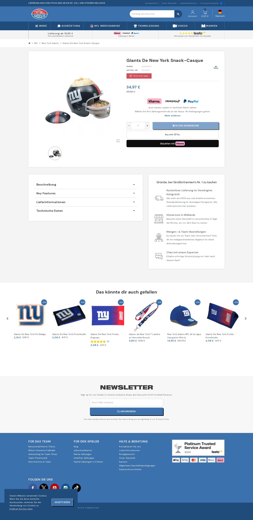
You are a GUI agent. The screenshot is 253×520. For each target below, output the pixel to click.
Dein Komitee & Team (39, 461)
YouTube (54, 488)
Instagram (65, 488)
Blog (76, 446)
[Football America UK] (39, 13)
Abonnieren (128, 411)
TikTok (76, 488)
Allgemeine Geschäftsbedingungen (137, 465)
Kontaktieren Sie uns (130, 446)
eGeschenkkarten (188, 3)
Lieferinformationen (129, 450)
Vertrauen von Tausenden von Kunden (192, 36)
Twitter (43, 488)
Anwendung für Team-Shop (42, 454)
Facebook (32, 488)
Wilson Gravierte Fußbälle (41, 450)
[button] (100, 341)
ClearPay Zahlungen (84, 458)
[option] (31, 319)
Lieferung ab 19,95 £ (60, 33)
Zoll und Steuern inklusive (60, 36)
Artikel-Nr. (132, 70)
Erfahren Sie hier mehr (21, 509)
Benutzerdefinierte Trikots (41, 446)
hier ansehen (189, 206)
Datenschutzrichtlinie (130, 469)
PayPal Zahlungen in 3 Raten (88, 461)
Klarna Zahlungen (83, 454)
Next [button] (245, 318)
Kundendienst (151, 3)
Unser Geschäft (169, 3)
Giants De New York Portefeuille (69, 334)
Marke (129, 66)
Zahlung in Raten (126, 36)
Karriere (123, 461)
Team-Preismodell (37, 458)
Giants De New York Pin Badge (30, 334)
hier (184, 243)
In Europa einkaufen (209, 3)
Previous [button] (7, 318)
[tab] (85, 184)
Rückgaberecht (127, 454)
